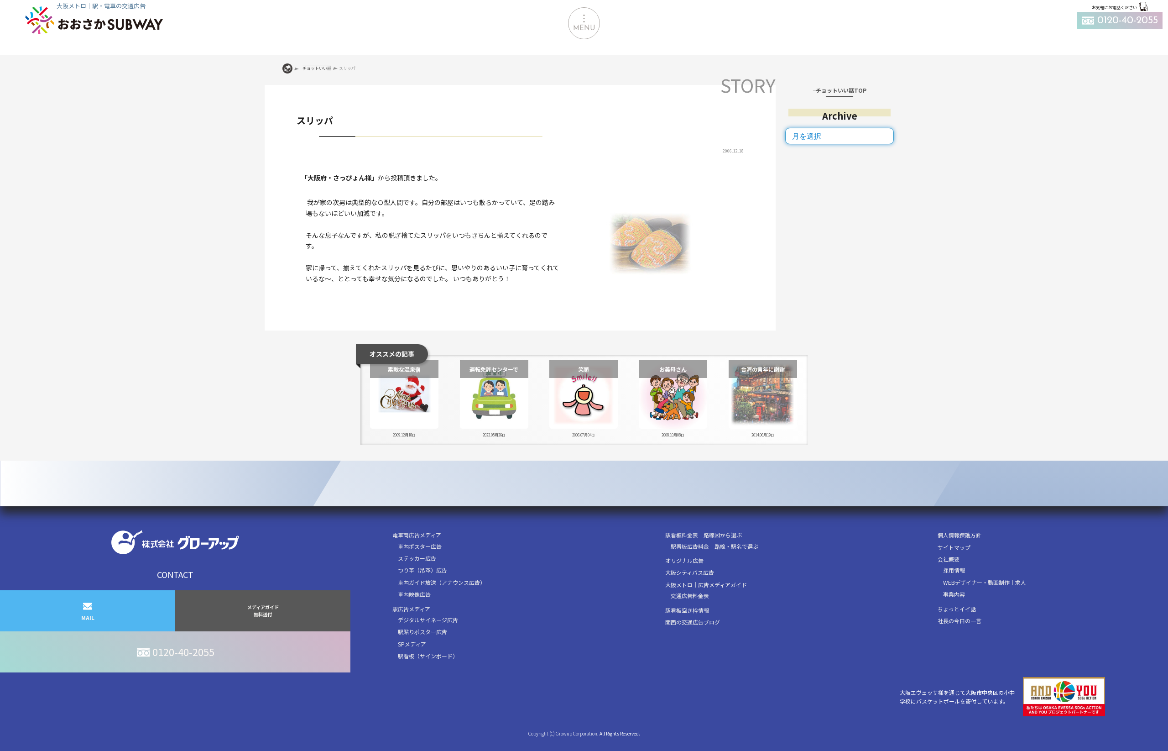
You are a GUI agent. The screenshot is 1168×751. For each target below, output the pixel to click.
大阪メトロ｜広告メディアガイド (706, 584)
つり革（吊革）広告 (422, 570)
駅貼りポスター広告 (422, 631)
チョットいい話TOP (841, 90)
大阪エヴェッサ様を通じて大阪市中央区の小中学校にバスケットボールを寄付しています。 (957, 696)
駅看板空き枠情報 (687, 610)
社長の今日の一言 (959, 621)
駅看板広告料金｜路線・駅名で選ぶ (714, 546)
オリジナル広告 (684, 560)
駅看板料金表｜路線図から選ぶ (703, 535)
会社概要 (948, 559)
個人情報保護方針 (959, 535)
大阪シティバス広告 (689, 572)
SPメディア (412, 644)
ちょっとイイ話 (957, 609)
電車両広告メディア (416, 535)
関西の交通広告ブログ (692, 622)
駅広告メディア (411, 609)
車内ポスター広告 (420, 546)
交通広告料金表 (690, 595)
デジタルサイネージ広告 (428, 620)
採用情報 (954, 570)
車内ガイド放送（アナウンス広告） (441, 582)
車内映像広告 (414, 594)
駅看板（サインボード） (428, 656)
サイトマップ (954, 547)
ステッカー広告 (417, 558)
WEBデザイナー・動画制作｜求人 (984, 582)
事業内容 (954, 594)
